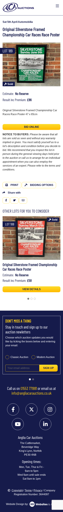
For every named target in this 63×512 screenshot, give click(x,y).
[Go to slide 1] (28, 299)
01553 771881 (29, 388)
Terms (28, 490)
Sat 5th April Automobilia (18, 22)
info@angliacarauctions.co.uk (31, 393)
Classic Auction (19, 357)
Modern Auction (46, 357)
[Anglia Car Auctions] (28, 6)
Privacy (38, 490)
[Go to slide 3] (35, 299)
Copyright (17, 490)
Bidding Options (41, 185)
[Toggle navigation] (57, 6)
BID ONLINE (31, 127)
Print (14, 185)
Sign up (48, 368)
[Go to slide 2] (31, 299)
